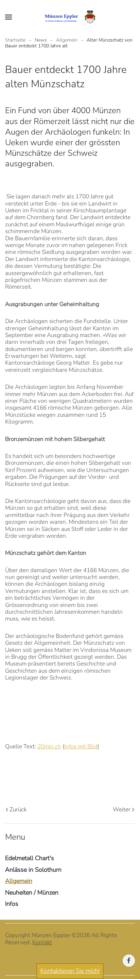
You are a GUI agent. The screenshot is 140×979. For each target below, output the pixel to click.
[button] (8, 17)
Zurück (18, 809)
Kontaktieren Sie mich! (70, 971)
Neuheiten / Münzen (31, 892)
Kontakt (42, 942)
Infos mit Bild (81, 746)
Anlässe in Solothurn (33, 870)
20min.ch (49, 746)
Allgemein (18, 881)
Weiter (121, 809)
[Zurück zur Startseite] (70, 17)
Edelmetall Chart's (29, 858)
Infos (11, 904)
